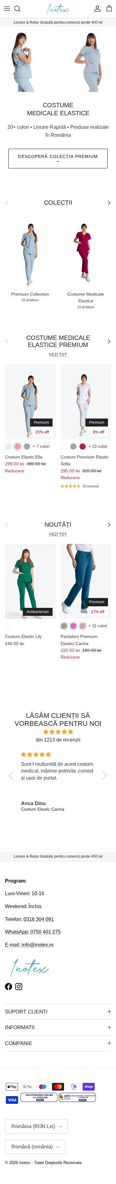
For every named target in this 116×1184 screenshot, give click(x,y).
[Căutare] (20, 8)
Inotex (24, 1162)
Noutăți (58, 524)
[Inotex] (58, 8)
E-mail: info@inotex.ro (29, 944)
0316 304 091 (39, 919)
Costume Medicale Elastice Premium (58, 341)
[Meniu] (7, 8)
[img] (58, 732)
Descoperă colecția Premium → (58, 158)
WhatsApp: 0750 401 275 (33, 931)
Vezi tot (58, 354)
